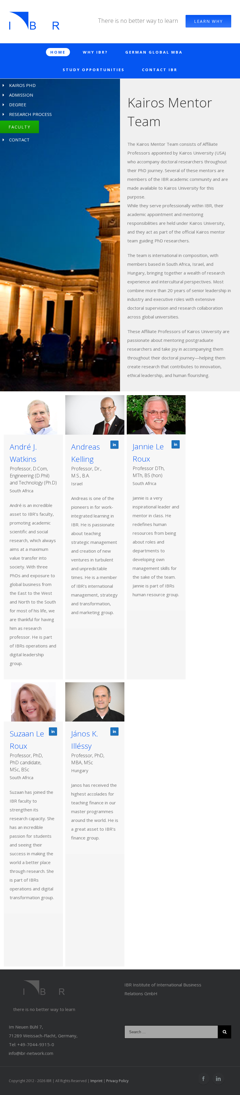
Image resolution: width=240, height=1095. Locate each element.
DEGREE (17, 104)
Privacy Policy (117, 1080)
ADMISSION (21, 95)
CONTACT (19, 140)
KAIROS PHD (22, 85)
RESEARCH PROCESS (30, 114)
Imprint (96, 1080)
